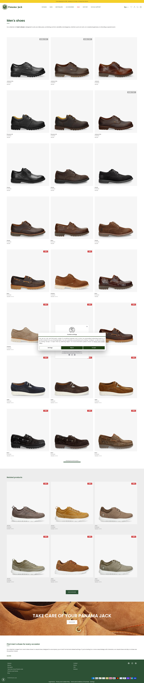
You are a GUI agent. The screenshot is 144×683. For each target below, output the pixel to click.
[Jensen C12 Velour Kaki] (28, 556)
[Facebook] (69, 355)
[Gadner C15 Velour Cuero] (72, 270)
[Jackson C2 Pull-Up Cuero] (116, 58)
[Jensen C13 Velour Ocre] (72, 503)
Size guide (10, 667)
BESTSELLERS (59, 7)
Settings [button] (92, 681)
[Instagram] (72, 355)
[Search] (137, 7)
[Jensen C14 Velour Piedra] (28, 503)
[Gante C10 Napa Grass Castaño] (28, 217)
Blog (9, 673)
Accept (94, 347)
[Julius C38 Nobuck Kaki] (116, 556)
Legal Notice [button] (52, 681)
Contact (75, 663)
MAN (51, 7)
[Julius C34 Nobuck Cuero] (72, 556)
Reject (72, 347)
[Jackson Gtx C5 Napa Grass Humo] (72, 58)
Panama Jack (14, 677)
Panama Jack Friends (13, 671)
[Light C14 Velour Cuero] (116, 377)
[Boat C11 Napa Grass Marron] (28, 270)
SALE (78, 7)
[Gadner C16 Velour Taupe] (28, 324)
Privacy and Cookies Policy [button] (63, 681)
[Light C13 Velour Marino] (28, 377)
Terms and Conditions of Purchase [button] (80, 681)
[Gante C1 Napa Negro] (28, 164)
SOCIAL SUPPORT (96, 7)
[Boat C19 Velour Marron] (116, 430)
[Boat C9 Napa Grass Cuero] (116, 324)
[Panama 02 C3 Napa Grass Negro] (28, 111)
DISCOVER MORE (72, 592)
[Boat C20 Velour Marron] (72, 430)
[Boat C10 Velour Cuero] (72, 324)
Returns (9, 665)
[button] (3, 679)
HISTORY (85, 7)
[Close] (87, 326)
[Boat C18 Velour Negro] (28, 430)
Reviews (76, 669)
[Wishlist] (131, 7)
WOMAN (44, 7)
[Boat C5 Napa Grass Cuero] (72, 217)
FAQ (74, 667)
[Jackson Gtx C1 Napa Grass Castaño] (116, 111)
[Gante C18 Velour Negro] (116, 164)
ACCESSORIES (70, 7)
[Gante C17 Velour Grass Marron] (72, 164)
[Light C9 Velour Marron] (72, 377)
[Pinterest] (74, 355)
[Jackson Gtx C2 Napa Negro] (28, 58)
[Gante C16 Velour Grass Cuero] (116, 217)
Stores (75, 665)
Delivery (9, 663)
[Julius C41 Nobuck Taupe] (116, 503)
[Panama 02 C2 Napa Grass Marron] (72, 111)
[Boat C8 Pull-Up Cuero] (116, 270)
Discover (72, 622)
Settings (50, 347)
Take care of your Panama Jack (15, 669)
